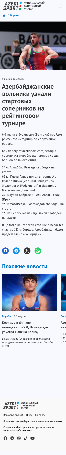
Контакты (40, 415)
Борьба (14, 15)
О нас (29, 415)
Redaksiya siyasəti (13, 415)
